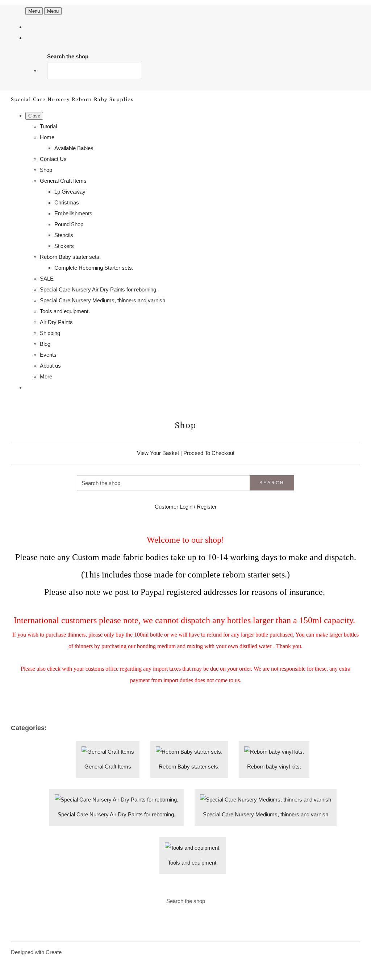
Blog (45, 344)
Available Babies (73, 148)
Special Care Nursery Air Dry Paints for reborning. (99, 289)
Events (48, 355)
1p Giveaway (70, 192)
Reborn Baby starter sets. (70, 257)
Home (47, 137)
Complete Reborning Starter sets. (93, 268)
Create (54, 952)
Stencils (63, 235)
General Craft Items (63, 181)
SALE (47, 279)
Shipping (50, 333)
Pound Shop (68, 224)
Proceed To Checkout (208, 453)
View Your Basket (158, 453)
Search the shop (185, 901)
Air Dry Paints (56, 322)
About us (50, 366)
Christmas (66, 202)
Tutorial (48, 126)
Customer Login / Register (186, 507)
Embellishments (73, 213)
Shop (46, 170)
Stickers (64, 246)
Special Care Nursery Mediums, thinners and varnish (102, 300)
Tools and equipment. (65, 311)
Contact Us (53, 159)
